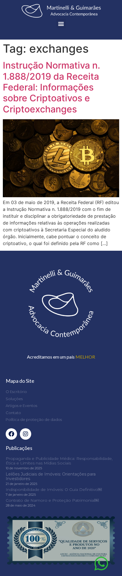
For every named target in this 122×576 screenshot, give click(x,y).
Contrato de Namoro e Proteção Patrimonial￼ (52, 500)
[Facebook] (11, 434)
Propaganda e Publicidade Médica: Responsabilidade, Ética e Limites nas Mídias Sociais (59, 461)
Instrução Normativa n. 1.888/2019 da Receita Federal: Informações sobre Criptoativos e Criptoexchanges (51, 87)
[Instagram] (25, 434)
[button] (61, 23)
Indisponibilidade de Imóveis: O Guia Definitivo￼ (54, 489)
